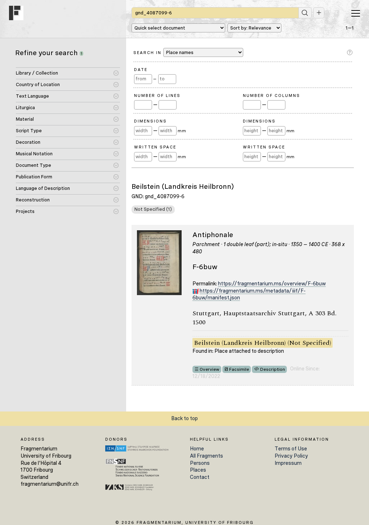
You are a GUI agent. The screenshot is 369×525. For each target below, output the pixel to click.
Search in (148, 52)
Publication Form (34, 176)
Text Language (32, 96)
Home (197, 448)
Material (25, 119)
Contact (199, 477)
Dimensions (150, 121)
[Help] (350, 52)
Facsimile (239, 369)
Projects (25, 211)
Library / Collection (37, 73)
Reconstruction (33, 200)
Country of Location (38, 84)
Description (272, 369)
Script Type (29, 130)
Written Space (155, 147)
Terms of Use (291, 448)
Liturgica (25, 107)
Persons (200, 463)
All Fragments (206, 456)
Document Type (33, 165)
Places (198, 470)
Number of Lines (157, 95)
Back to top (184, 418)
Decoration (28, 142)
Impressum (288, 463)
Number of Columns (271, 95)
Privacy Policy (291, 456)
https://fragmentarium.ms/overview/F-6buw (272, 283)
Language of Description (43, 188)
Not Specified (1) (153, 209)
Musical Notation (34, 153)
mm (182, 130)
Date (140, 69)
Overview (209, 369)
